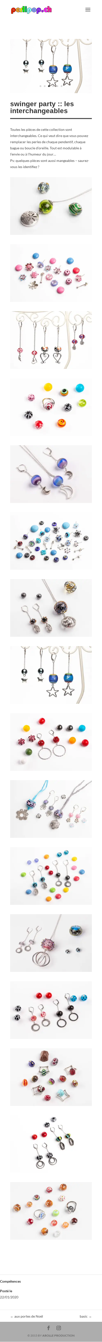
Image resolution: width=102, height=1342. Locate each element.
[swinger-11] (51, 905)
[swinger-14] (51, 1106)
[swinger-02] (51, 302)
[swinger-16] (51, 1240)
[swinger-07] (51, 637)
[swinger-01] (51, 235)
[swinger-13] (51, 1039)
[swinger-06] (51, 570)
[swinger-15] (51, 1172)
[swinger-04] (51, 436)
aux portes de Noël (26, 1316)
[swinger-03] (51, 369)
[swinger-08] (51, 93)
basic (86, 1316)
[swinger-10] (51, 838)
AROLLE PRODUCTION (58, 1335)
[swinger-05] (51, 503)
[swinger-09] (51, 771)
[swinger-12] (51, 972)
